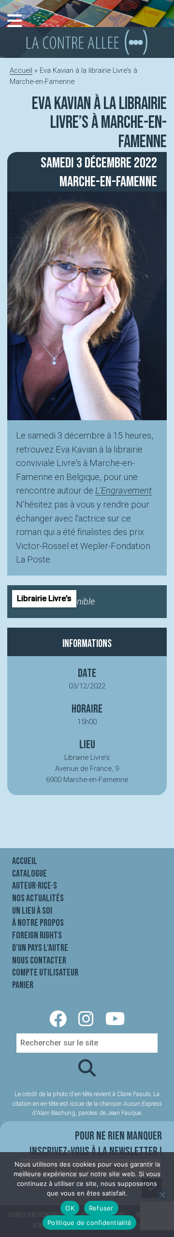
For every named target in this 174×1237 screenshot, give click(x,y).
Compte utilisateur (45, 972)
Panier (22, 985)
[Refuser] (162, 1194)
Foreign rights (37, 935)
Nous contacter (39, 960)
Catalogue (29, 874)
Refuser (101, 1208)
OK (69, 1208)
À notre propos (38, 923)
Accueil (21, 70)
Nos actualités (38, 898)
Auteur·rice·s (34, 886)
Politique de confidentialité (89, 1222)
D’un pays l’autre (40, 948)
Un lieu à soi (32, 911)
